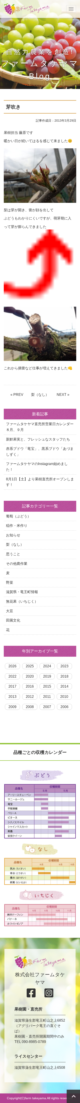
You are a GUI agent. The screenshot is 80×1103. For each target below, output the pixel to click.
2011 (47, 696)
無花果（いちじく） (22, 601)
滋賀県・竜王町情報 (22, 592)
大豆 (9, 611)
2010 (64, 696)
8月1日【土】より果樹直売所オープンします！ (40, 482)
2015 (47, 686)
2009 (12, 707)
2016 (30, 686)
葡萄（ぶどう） (18, 516)
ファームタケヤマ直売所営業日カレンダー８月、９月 (40, 427)
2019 (47, 676)
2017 (12, 686)
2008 (30, 707)
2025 (30, 666)
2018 (64, 676)
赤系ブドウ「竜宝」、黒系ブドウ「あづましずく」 (40, 451)
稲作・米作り (16, 525)
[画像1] (40, 175)
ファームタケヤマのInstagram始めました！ (37, 466)
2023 (64, 666)
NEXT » (63, 395)
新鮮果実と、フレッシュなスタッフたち (38, 439)
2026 (12, 666)
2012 (30, 696)
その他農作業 (16, 564)
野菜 (9, 582)
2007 (47, 707)
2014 (64, 686)
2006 (64, 707)
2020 (30, 676)
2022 (12, 676)
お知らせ (13, 535)
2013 (12, 696)
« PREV (16, 395)
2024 (47, 666)
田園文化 (13, 620)
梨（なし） (40, 395)
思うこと (13, 554)
